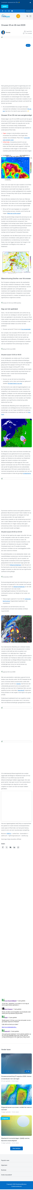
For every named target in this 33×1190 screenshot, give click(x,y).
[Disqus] (16, 1018)
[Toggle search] (27, 16)
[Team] (3, 32)
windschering (27, 473)
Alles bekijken (16, 1148)
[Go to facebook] (2, 11)
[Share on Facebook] (2, 847)
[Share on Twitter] (6, 847)
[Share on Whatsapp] (18, 847)
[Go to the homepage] (5, 16)
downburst (21, 690)
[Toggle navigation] (30, 16)
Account (28, 11)
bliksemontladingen (15, 565)
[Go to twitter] (5, 11)
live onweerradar (26, 329)
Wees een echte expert (14, 213)
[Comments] (10, 847)
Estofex (18, 683)
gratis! (5, 6)
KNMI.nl (9, 833)
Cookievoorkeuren (16, 1186)
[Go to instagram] (8, 11)
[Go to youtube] (12, 11)
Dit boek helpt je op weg (15, 383)
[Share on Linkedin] (14, 847)
